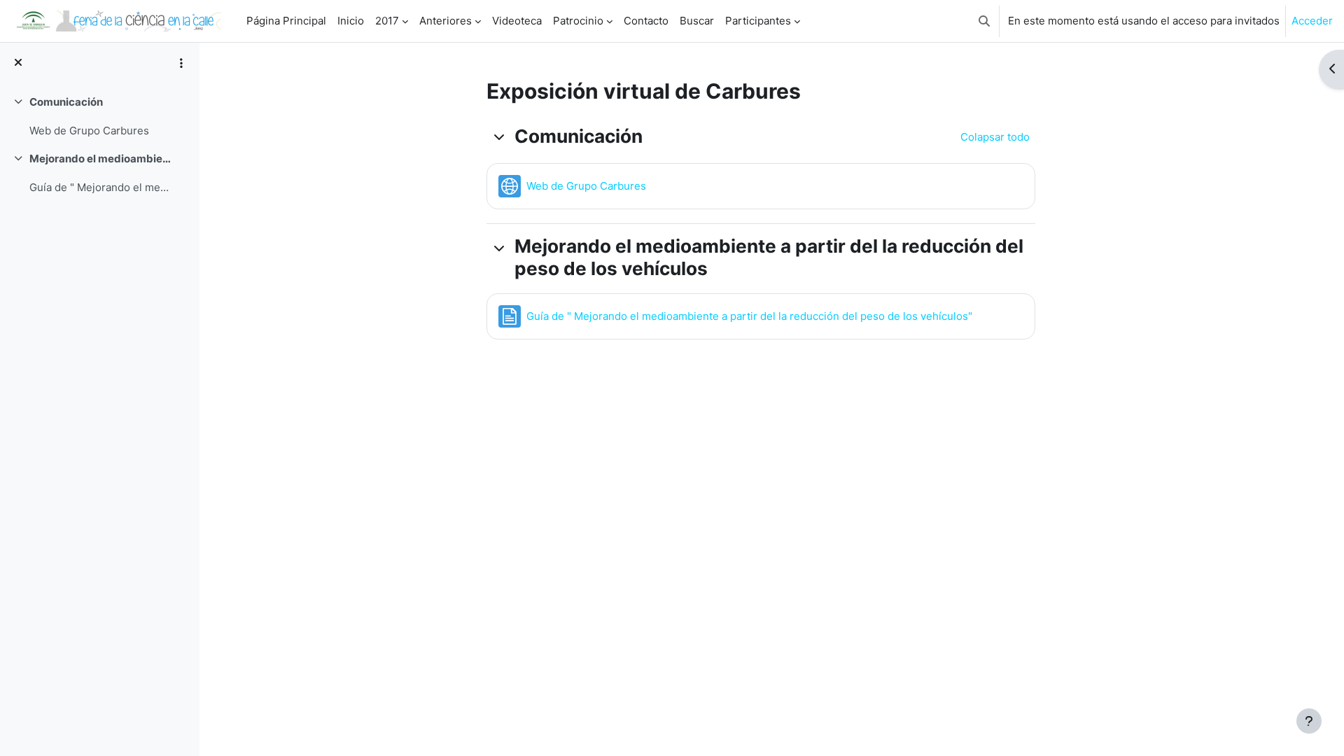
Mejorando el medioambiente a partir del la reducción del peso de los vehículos (100, 158)
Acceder (1312, 20)
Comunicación (66, 101)
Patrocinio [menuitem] (578, 20)
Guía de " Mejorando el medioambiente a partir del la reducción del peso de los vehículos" (100, 187)
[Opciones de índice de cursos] (181, 63)
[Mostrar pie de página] (1309, 721)
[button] (984, 21)
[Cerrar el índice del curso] (18, 63)
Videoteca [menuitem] (517, 20)
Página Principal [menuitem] (286, 20)
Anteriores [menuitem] (445, 20)
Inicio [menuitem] (350, 20)
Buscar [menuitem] (697, 20)
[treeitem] (99, 116)
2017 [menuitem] (387, 20)
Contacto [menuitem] (646, 20)
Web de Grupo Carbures (89, 130)
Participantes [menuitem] (758, 20)
